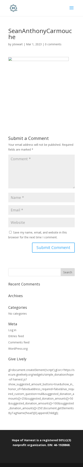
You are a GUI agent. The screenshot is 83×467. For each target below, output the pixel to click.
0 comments (53, 44)
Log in (12, 330)
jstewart (17, 44)
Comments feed (18, 342)
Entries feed (16, 336)
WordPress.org (18, 348)
